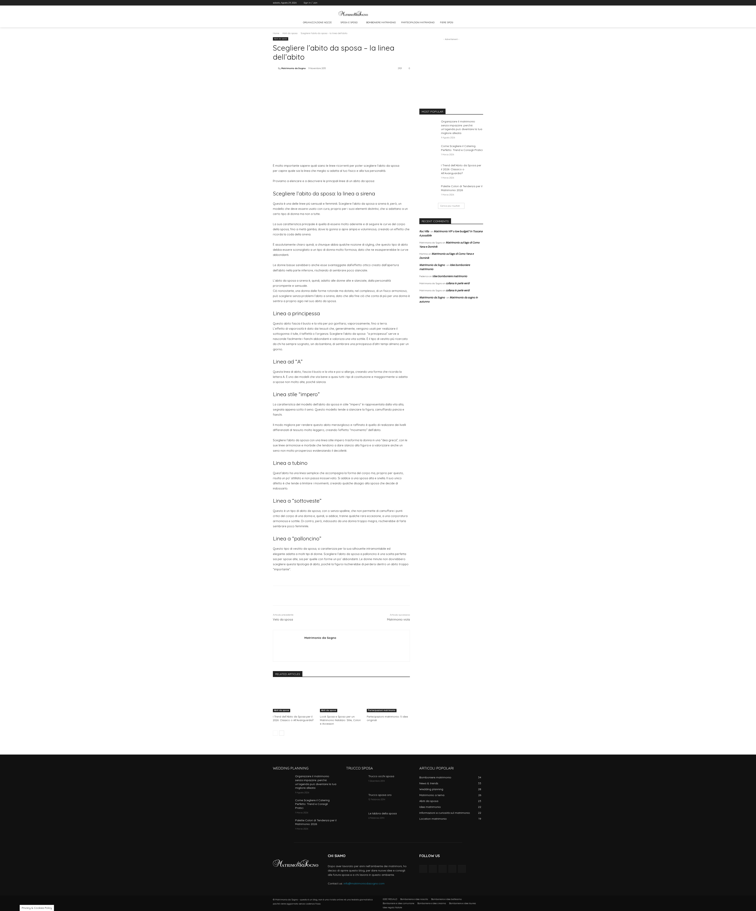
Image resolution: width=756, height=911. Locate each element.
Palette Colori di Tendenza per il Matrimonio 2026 (315, 822)
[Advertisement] (451, 66)
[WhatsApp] (332, 78)
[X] (470, 3)
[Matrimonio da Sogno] (353, 13)
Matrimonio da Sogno (293, 68)
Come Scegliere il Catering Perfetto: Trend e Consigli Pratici (462, 148)
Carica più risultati (450, 205)
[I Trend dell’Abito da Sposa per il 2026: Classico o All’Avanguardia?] (294, 697)
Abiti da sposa (289, 33)
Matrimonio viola (398, 619)
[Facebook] (459, 3)
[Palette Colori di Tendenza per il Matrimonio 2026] (428, 191)
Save (324, 78)
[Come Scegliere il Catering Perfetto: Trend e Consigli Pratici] (428, 151)
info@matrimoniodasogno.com (364, 883)
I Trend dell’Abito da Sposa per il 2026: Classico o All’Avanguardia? (293, 718)
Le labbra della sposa (382, 813)
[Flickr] (442, 869)
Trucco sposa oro (380, 795)
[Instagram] (464, 3)
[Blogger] (423, 869)
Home (276, 33)
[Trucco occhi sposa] (355, 781)
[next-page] (281, 733)
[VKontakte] (462, 869)
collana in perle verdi (458, 283)
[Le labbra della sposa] (355, 818)
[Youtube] (481, 3)
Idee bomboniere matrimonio (449, 276)
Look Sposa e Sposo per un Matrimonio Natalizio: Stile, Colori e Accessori (340, 720)
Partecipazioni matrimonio (381, 710)
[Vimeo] (475, 3)
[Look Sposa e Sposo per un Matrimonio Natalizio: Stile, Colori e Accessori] (341, 697)
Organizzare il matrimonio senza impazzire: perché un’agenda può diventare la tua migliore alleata (461, 127)
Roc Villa (424, 231)
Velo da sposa (283, 619)
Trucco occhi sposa (381, 776)
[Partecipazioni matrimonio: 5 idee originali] (388, 697)
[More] (341, 78)
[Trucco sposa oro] (355, 799)
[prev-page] (275, 733)
